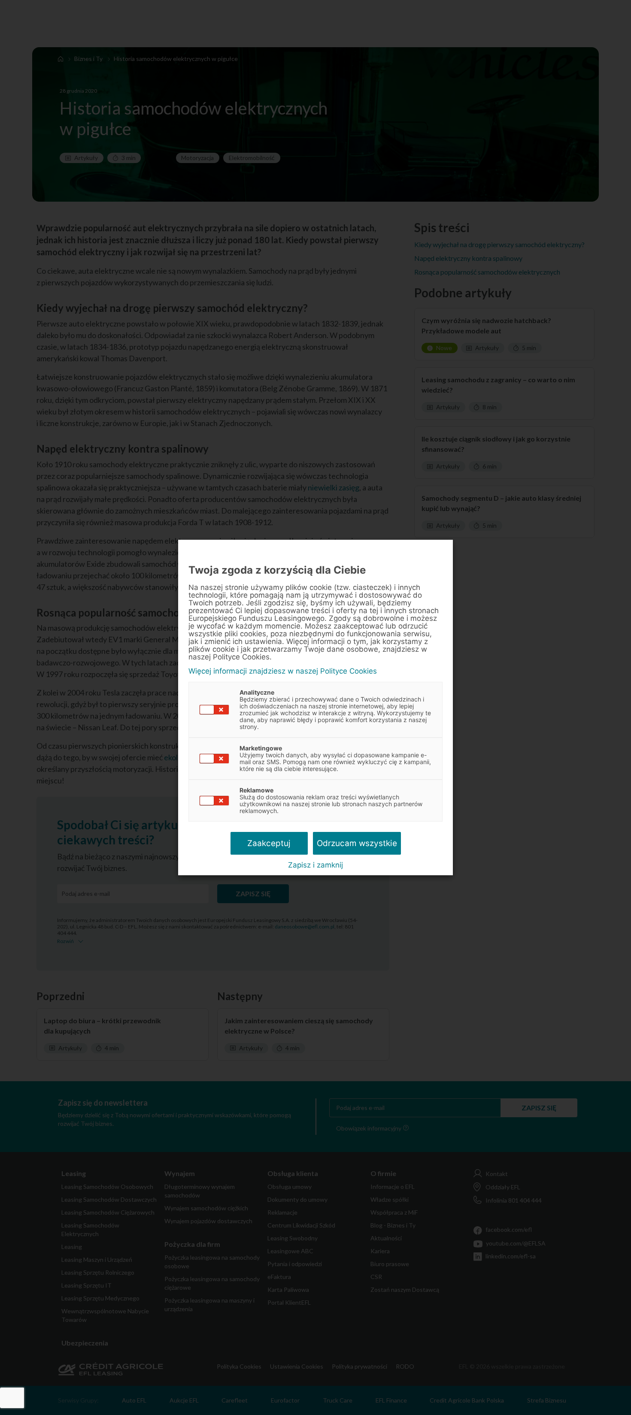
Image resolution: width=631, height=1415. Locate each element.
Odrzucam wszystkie (357, 843)
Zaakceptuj (269, 843)
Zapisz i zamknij (315, 865)
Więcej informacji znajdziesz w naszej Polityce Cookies (282, 671)
